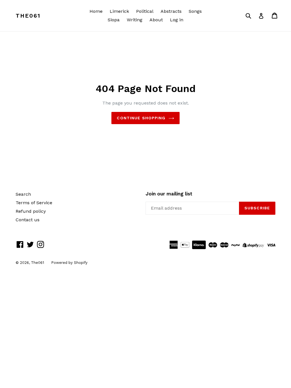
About (156, 19)
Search (23, 194)
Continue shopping (141, 118)
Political (144, 11)
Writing (134, 19)
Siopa (114, 19)
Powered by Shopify (69, 262)
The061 (28, 15)
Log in (176, 19)
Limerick (119, 11)
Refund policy (31, 211)
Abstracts (171, 11)
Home (96, 11)
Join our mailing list (169, 194)
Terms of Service (34, 202)
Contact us (28, 219)
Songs (195, 11)
